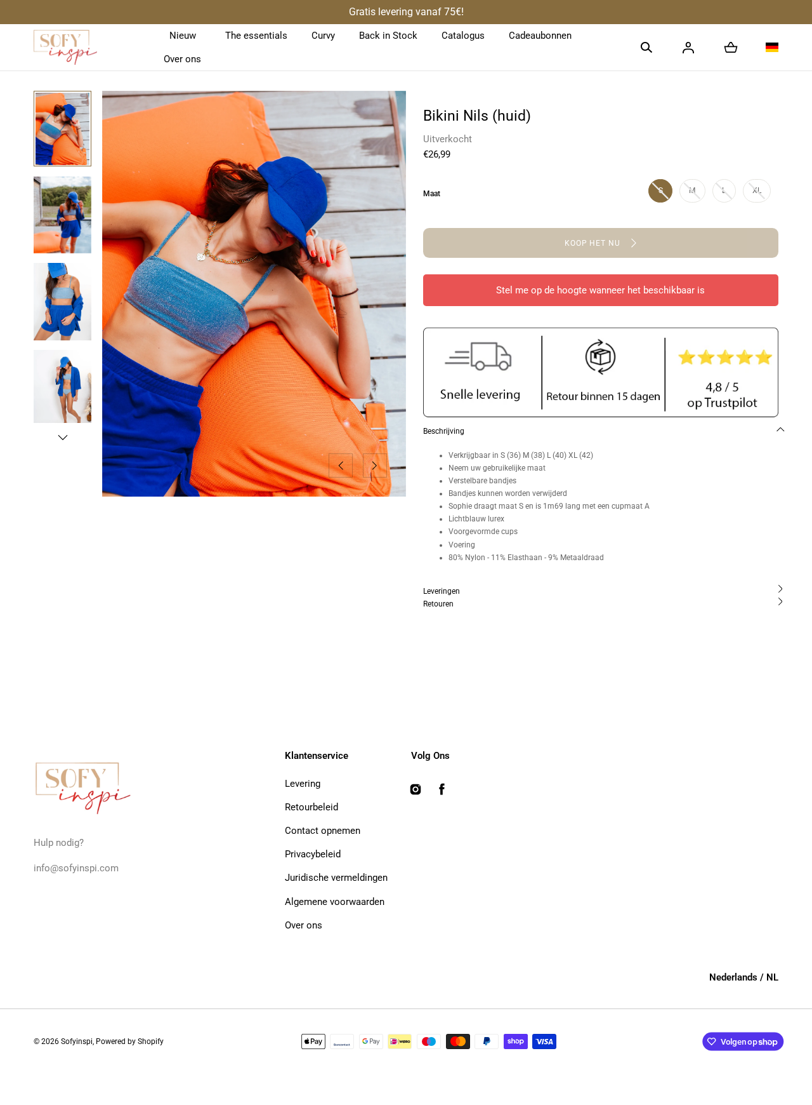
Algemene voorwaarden (334, 901)
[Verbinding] (688, 47)
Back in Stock (388, 35)
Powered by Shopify (130, 1041)
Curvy (323, 35)
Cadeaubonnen (540, 35)
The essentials (256, 35)
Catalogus (463, 35)
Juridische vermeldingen (336, 877)
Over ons (182, 59)
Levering (302, 783)
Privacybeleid (313, 854)
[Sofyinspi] (65, 47)
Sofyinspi (77, 1041)
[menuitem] (62, 129)
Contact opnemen (322, 830)
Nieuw (182, 35)
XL (756, 190)
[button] (646, 47)
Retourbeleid (311, 807)
